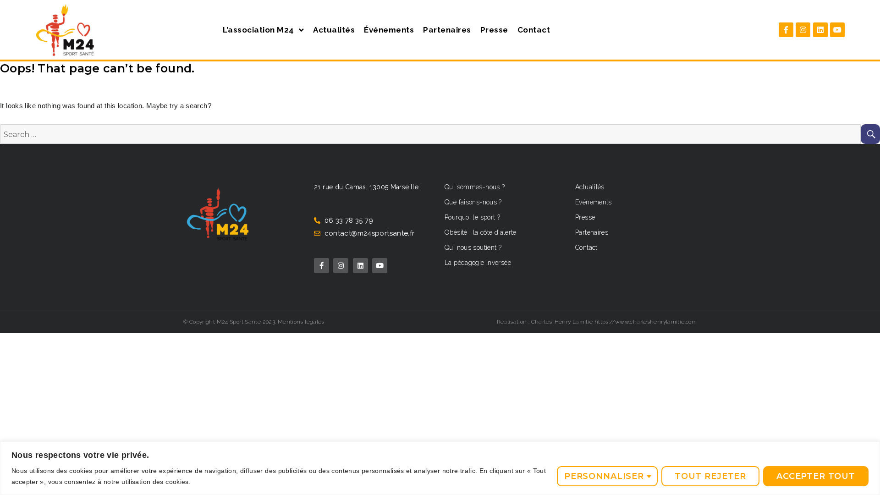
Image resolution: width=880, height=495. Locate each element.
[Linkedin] (820, 29)
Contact (533, 29)
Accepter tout (815, 476)
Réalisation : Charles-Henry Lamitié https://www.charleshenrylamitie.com (597, 322)
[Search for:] (430, 134)
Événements (389, 29)
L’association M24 (258, 29)
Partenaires (447, 29)
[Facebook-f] (786, 29)
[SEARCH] (870, 134)
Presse (494, 29)
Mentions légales (301, 322)
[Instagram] (803, 29)
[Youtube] (837, 29)
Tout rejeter (710, 476)
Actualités (334, 29)
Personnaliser (604, 476)
